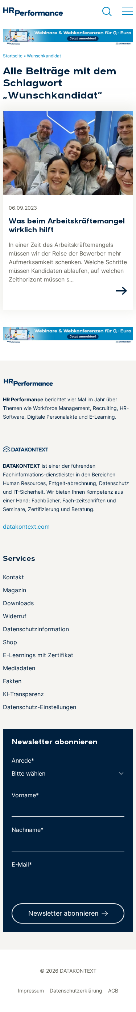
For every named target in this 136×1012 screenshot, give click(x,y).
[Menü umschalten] (127, 11)
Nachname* (28, 829)
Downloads (18, 603)
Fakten (12, 681)
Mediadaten (19, 668)
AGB (113, 990)
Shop (10, 642)
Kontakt (13, 577)
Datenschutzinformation (36, 629)
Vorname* (25, 795)
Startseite (12, 55)
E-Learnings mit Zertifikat (38, 655)
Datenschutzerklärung (76, 990)
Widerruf (14, 616)
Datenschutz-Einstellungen (39, 707)
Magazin (14, 590)
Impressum (31, 990)
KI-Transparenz (23, 694)
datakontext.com (26, 526)
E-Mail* (22, 864)
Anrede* (23, 760)
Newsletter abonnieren (63, 913)
